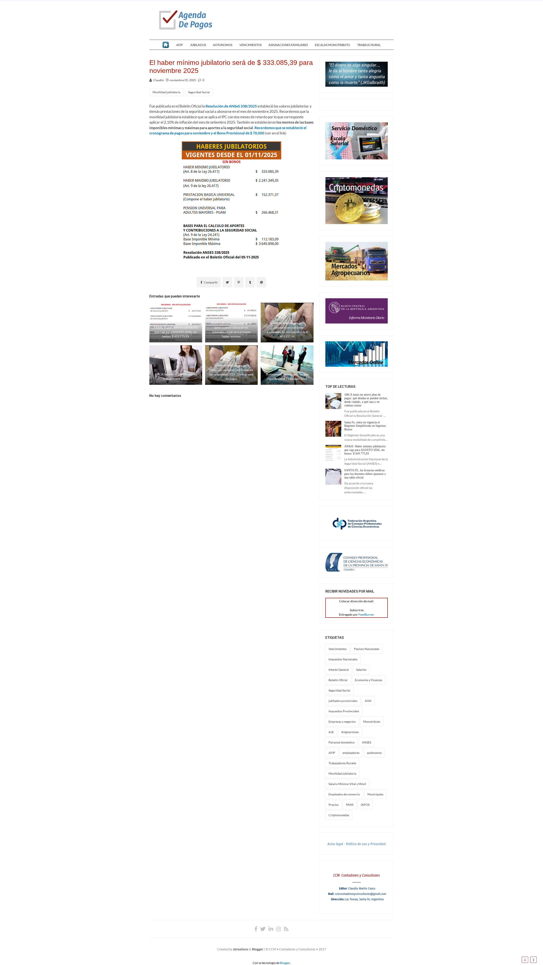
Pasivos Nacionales (366, 649)
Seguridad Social (199, 92)
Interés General (339, 669)
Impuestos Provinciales (344, 711)
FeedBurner (366, 614)
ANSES (366, 742)
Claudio (158, 80)
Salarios (361, 669)
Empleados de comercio (344, 794)
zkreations (240, 949)
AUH (368, 701)
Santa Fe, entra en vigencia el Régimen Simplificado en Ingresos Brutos (365, 426)
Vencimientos (338, 649)
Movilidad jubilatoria (166, 92)
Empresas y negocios (342, 721)
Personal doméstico (342, 742)
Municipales (375, 794)
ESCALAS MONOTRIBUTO (332, 45)
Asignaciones (350, 732)
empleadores (351, 752)
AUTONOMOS (222, 45)
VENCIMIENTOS (250, 45)
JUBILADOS (198, 45)
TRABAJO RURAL (369, 45)
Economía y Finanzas (368, 680)
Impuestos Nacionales (343, 659)
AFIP (179, 45)
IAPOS (365, 804)
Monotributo (371, 721)
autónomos (374, 752)
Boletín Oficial (338, 680)
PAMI (349, 804)
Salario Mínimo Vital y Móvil (347, 784)
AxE (331, 732)
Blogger (257, 949)
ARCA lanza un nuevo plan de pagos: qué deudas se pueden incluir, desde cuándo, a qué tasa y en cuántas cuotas (366, 400)
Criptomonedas (339, 815)
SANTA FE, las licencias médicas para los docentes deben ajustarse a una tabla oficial (365, 474)
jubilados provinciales (343, 701)
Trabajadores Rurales (342, 763)
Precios (334, 804)
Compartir (210, 282)
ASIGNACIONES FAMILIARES (288, 45)
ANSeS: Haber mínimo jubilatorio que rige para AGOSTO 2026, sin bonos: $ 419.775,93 (365, 450)
